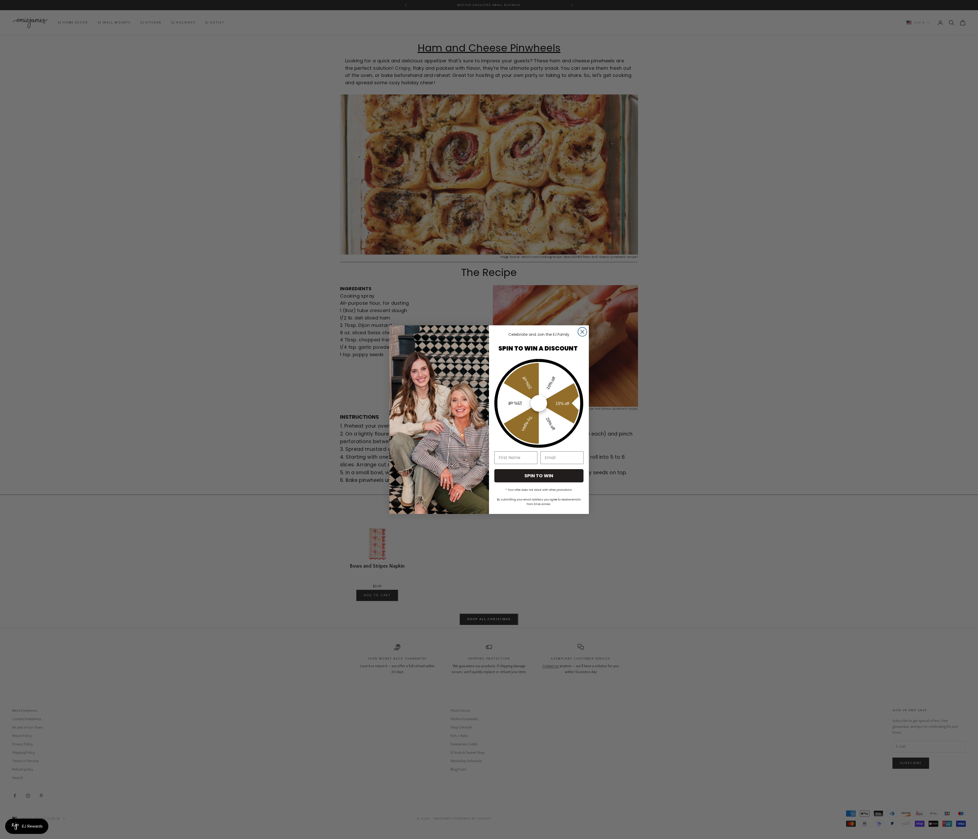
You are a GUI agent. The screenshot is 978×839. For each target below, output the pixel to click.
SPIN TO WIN (538, 475)
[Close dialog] (582, 331)
